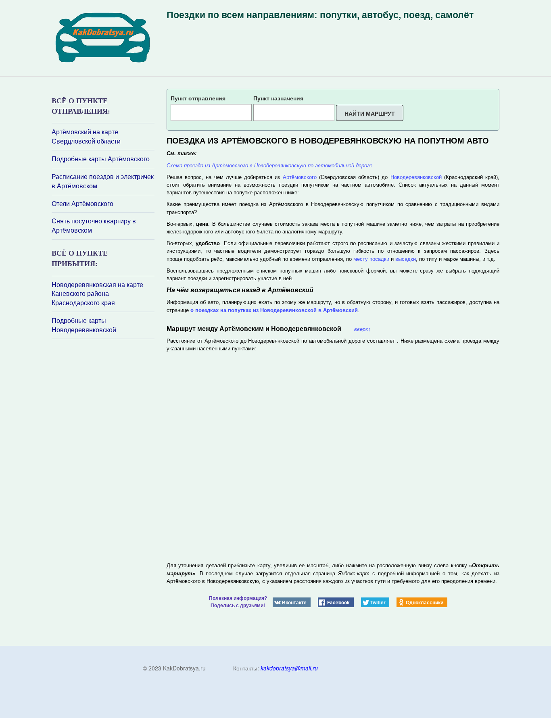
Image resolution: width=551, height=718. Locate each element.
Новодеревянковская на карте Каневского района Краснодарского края (97, 294)
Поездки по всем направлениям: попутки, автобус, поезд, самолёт (320, 15)
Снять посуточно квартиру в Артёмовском (94, 225)
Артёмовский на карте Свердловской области (86, 136)
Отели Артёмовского (82, 203)
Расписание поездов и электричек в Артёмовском (103, 181)
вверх (362, 329)
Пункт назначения (278, 98)
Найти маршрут (369, 113)
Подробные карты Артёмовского (101, 158)
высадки (405, 259)
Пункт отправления (198, 98)
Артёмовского (300, 177)
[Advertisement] (100, 446)
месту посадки (371, 259)
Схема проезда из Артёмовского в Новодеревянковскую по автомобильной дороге (269, 165)
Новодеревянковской (416, 177)
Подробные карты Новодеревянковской (84, 325)
